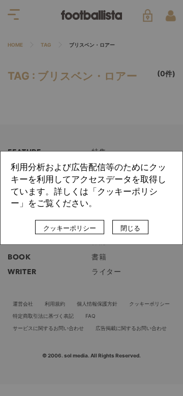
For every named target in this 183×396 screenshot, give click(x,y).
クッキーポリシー (69, 228)
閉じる (130, 228)
